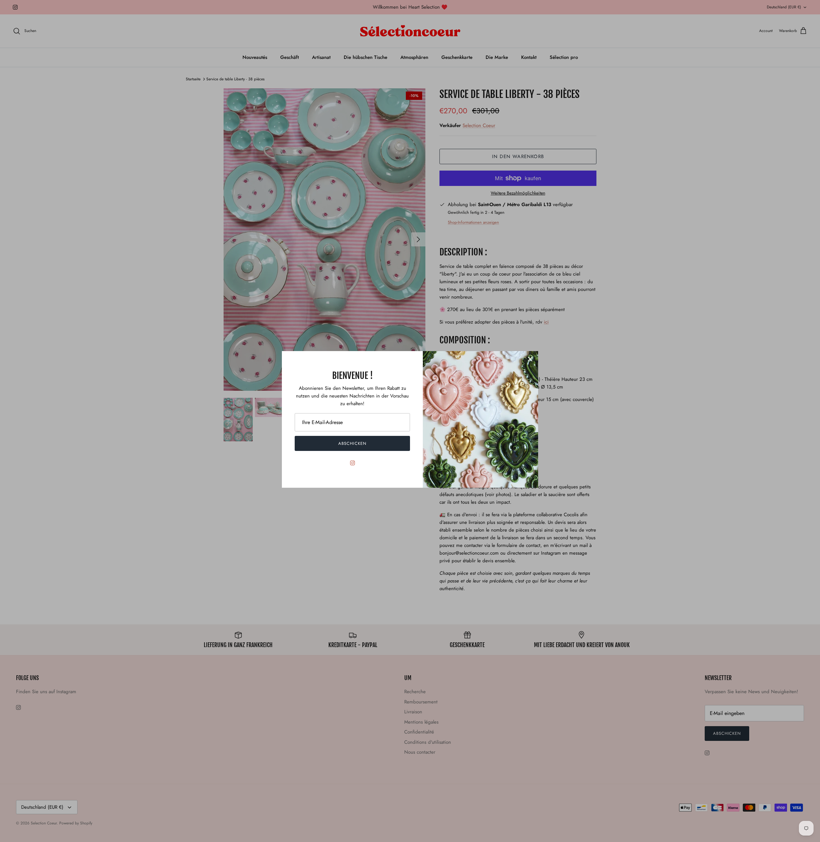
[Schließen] (530, 359)
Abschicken (352, 443)
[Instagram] (352, 463)
